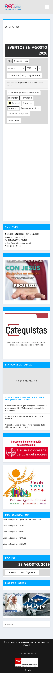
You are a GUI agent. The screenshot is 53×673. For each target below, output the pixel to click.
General (16, 103)
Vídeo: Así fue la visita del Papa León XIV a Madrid (24, 417)
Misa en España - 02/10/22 (14, 538)
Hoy (24, 75)
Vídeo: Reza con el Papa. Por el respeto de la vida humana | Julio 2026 (25, 426)
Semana (18, 61)
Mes (10, 61)
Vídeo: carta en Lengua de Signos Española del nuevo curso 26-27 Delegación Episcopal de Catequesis (26, 408)
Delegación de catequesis (22, 642)
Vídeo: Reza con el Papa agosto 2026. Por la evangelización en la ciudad (24, 398)
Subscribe (13, 120)
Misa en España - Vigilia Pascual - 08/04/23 (22, 519)
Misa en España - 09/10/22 (14, 531)
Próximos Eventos (15, 583)
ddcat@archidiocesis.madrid (18, 243)
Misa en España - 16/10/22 (14, 525)
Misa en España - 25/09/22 (14, 544)
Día (26, 61)
